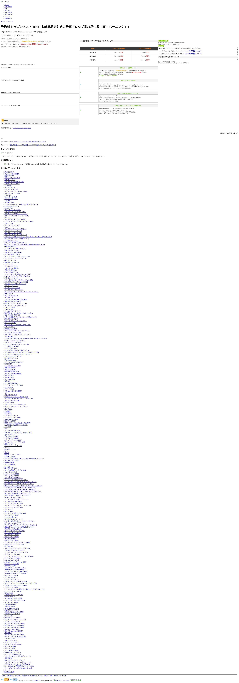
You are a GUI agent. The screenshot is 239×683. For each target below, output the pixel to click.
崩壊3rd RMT (8, 511)
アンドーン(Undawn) (11, 286)
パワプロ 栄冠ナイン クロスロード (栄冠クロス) (20, 317)
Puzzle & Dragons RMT (11, 608)
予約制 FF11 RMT (10, 360)
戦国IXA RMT (9, 176)
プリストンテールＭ (11, 266)
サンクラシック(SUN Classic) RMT (15, 214)
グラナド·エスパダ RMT (12, 617)
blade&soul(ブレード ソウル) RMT (15, 573)
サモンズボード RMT (11, 515)
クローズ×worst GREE (11, 474)
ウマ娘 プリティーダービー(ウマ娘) (16, 282)
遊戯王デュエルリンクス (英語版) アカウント (19, 527)
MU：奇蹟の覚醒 (10, 646)
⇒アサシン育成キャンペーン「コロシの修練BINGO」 (128, 105)
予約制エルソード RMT (12, 614)
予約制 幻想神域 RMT (11, 371)
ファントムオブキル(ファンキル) (15, 242)
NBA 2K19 (7, 413)
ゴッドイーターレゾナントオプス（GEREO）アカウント (23, 486)
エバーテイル (8, 264)
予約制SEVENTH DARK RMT (14, 550)
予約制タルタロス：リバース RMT (16, 585)
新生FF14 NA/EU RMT (11, 610)
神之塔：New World (10, 329)
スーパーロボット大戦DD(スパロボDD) (17, 274)
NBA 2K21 (7, 195)
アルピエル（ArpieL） (11, 642)
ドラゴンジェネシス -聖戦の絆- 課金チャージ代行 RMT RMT (24, 589)
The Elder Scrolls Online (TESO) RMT (16, 397)
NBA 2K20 (7, 427)
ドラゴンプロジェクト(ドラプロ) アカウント (19, 488)
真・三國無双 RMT (10, 468)
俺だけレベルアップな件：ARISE (15, 303)
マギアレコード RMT (11, 537)
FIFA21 (6, 451)
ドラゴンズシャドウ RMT (13, 391)
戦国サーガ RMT (10, 421)
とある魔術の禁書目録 (11, 268)
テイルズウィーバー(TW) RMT (14, 442)
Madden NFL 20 (9, 434)
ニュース (7, 16)
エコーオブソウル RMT (12, 178)
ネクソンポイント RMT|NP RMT (15, 636)
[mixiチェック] (75, 680)
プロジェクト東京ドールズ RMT (15, 513)
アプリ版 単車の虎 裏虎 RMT (14, 182)
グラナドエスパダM (11, 575)
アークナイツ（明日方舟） (13, 252)
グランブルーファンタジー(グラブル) (16, 330)
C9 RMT (7, 466)
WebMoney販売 (9, 672)
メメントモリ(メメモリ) (12, 254)
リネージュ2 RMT (10, 369)
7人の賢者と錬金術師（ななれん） (16, 425)
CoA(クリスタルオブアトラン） (15, 340)
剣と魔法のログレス (11, 358)
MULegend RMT (9, 379)
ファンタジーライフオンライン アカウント (18, 398)
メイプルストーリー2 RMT (13, 644)
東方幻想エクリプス (11, 319)
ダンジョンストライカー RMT (14, 623)
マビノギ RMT (9, 375)
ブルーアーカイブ (10, 336)
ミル (5, 393)
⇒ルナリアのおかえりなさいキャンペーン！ (128, 93)
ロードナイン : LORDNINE (13, 342)
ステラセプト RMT (10, 395)
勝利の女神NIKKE (10, 270)
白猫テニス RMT (10, 456)
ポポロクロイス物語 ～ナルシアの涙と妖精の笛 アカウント (24, 458)
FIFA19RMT (8, 410)
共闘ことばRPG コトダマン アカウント (17, 495)
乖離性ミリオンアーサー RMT (14, 569)
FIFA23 (6, 217)
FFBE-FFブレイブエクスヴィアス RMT (17, 423)
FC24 (6, 227)
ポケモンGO (8, 293)
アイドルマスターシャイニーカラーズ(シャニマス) (21, 292)
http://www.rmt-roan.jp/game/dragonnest (22, 128)
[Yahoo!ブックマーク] (62, 680)
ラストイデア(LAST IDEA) (13, 501)
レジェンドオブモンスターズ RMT (16, 571)
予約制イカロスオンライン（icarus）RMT (18, 432)
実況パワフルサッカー (11, 400)
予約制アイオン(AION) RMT (13, 595)
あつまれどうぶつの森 (11, 460)
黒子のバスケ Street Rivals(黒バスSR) (16, 239)
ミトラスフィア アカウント (13, 478)
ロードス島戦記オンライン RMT (15, 470)
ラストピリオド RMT (11, 476)
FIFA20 (6, 453)
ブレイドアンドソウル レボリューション (18, 662)
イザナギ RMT (9, 389)
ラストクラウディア (11, 295)
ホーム (6, 5)
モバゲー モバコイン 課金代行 (14, 531)
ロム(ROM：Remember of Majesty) (15, 229)
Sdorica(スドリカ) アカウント (14, 497)
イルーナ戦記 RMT (10, 348)
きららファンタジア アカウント (15, 523)
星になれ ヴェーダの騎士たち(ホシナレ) (17, 325)
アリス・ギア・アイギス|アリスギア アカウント (20, 482)
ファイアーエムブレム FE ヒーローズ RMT (18, 556)
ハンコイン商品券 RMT (12, 430)
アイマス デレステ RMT (12, 558)
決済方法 (7, 10)
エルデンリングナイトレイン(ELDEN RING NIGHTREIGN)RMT (25, 338)
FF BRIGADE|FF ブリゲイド (13, 519)
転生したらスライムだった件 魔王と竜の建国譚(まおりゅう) (24, 244)
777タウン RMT (9, 638)
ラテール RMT (9, 377)
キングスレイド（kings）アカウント (16, 499)
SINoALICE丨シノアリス (12, 652)
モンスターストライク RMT (13, 507)
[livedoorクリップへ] (71, 680)
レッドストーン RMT (11, 602)
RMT (3, 675)
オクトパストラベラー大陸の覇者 (15, 299)
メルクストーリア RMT (12, 554)
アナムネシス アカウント (12, 533)
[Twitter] (79, 680)
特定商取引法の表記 (29, 675)
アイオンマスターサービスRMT (15, 600)
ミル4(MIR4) (8, 387)
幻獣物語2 (7, 412)
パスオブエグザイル (11, 272)
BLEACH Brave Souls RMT (13, 446)
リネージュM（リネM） (12, 193)
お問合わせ (8, 12)
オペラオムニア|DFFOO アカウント (16, 480)
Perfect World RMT (10, 596)
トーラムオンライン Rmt (12, 366)
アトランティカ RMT (11, 438)
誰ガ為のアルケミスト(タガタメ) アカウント (19, 484)
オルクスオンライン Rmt (12, 417)
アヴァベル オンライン (12, 621)
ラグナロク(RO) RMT (11, 174)
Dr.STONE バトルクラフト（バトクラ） (17, 334)
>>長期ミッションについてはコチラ (108, 75)
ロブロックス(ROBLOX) (12, 332)
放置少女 (7, 381)
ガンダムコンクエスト (11, 560)
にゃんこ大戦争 (9, 307)
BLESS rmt (7, 185)
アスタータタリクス (11, 577)
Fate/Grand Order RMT (11, 419)
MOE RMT (7, 633)
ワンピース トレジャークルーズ (15, 567)
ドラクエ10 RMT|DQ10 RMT (13, 362)
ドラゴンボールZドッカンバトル (15, 284)
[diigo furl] (77, 680)
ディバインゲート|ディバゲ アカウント (17, 493)
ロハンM (7, 670)
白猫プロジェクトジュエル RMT (15, 619)
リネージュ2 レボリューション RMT (16, 216)
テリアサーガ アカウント (12, 529)
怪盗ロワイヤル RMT (11, 540)
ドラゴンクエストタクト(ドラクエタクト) (18, 354)
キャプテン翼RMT (10, 517)
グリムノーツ (8, 509)
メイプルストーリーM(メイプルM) (15, 191)
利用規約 (17, 675)
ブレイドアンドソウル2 (12, 225)
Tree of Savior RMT (10, 538)
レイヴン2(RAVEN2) (11, 383)
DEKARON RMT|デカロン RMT (15, 219)
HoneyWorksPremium (11, 199)
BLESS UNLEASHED (11, 206)
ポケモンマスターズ (11, 278)
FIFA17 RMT (8, 616)
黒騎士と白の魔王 (10, 565)
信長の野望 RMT (10, 368)
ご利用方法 (8, 7)
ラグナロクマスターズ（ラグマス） (16, 406)
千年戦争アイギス (10, 246)
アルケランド (8, 297)
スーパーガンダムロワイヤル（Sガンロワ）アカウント (22, 491)
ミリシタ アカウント (11, 189)
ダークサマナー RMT (11, 535)
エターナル (8, 200)
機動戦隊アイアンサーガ (12, 301)
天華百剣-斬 (8, 658)
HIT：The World (9, 327)
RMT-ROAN (37, 680)
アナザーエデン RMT (11, 587)
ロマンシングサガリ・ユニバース (15, 235)
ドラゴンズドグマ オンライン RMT (16, 552)
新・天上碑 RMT (10, 464)
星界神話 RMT (9, 180)
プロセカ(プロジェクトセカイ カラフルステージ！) (21, 352)
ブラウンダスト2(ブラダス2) (13, 290)
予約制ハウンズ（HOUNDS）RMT (16, 581)
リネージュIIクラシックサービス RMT (17, 548)
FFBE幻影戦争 (9, 462)
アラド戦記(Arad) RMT (12, 346)
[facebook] (80, 680)
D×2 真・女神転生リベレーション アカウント (19, 521)
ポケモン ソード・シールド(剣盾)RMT (17, 664)
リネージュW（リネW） (12, 210)
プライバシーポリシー (44, 675)
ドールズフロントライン (12, 311)
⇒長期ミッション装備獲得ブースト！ (128, 68)
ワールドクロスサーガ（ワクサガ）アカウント (20, 489)
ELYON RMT (8, 208)
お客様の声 (8, 18)
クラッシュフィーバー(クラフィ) (15, 305)
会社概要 (10, 675)
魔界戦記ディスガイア (11, 262)
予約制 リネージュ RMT (12, 454)
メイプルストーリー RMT (13, 373)
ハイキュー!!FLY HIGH (12, 288)
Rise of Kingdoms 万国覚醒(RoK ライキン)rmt (19, 666)
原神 (5, 428)
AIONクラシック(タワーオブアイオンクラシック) (21, 204)
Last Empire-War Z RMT (12, 629)
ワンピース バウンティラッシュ (15, 248)
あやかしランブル (10, 323)
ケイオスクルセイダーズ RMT (14, 634)
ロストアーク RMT (10, 197)
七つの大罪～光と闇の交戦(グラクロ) (16, 350)
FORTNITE (8, 408)
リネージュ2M (9, 202)
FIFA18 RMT (8, 593)
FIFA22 (6, 447)
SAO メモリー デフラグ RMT (14, 544)
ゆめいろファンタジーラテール (14, 660)
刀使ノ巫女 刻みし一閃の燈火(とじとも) (17, 656)
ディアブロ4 (8, 223)
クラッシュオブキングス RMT (14, 627)
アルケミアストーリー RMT (13, 385)
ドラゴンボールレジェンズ (13, 231)
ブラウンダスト (9, 187)
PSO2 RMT (8, 364)
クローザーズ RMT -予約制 (13, 598)
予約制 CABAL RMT (11, 436)
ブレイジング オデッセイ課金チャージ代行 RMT (20, 583)
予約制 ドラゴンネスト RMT (13, 612)
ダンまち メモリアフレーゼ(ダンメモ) (17, 256)
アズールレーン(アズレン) (13, 356)
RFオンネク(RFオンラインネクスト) (16, 344)
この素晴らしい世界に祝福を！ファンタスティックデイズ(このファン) (28, 237)
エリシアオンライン (11, 415)
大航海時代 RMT (10, 606)
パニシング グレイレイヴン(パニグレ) (17, 276)
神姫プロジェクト (10, 260)
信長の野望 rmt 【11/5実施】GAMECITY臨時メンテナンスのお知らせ (33, 145)
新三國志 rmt (8, 546)
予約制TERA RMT (10, 604)
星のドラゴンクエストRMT (13, 631)
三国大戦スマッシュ (11, 240)
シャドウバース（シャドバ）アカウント (17, 505)
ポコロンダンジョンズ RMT (13, 503)
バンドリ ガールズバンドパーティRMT (17, 542)
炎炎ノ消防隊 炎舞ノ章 (12, 315)
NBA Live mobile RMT (11, 564)
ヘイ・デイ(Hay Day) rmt (12, 654)
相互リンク (58, 675)
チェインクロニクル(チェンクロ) (15, 258)
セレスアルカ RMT (10, 472)
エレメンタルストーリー (12, 579)
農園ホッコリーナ (10, 444)
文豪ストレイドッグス (11, 250)
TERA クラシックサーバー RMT (15, 404)
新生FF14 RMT (9, 172)
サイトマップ (8, 14)
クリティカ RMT (10, 648)
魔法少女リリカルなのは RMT (14, 625)
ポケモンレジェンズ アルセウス (15, 212)
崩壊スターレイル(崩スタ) (13, 233)
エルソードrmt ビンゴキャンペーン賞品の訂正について (28, 141)
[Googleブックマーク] (73, 680)
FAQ (5, 8)
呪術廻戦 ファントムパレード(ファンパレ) (18, 313)
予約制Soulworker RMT (12, 184)
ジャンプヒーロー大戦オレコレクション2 (18, 668)
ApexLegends (8, 309)
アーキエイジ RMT (10, 640)
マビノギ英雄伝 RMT (11, 650)
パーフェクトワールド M (12, 591)
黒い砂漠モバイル (10, 449)
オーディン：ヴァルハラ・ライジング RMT (19, 221)
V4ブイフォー (9, 402)
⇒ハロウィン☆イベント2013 (128, 80)
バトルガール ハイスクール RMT (15, 562)
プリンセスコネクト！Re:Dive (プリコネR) (18, 280)
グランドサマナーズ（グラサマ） (15, 321)
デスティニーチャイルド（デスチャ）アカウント (20, 525)
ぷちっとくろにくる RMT (13, 440)
